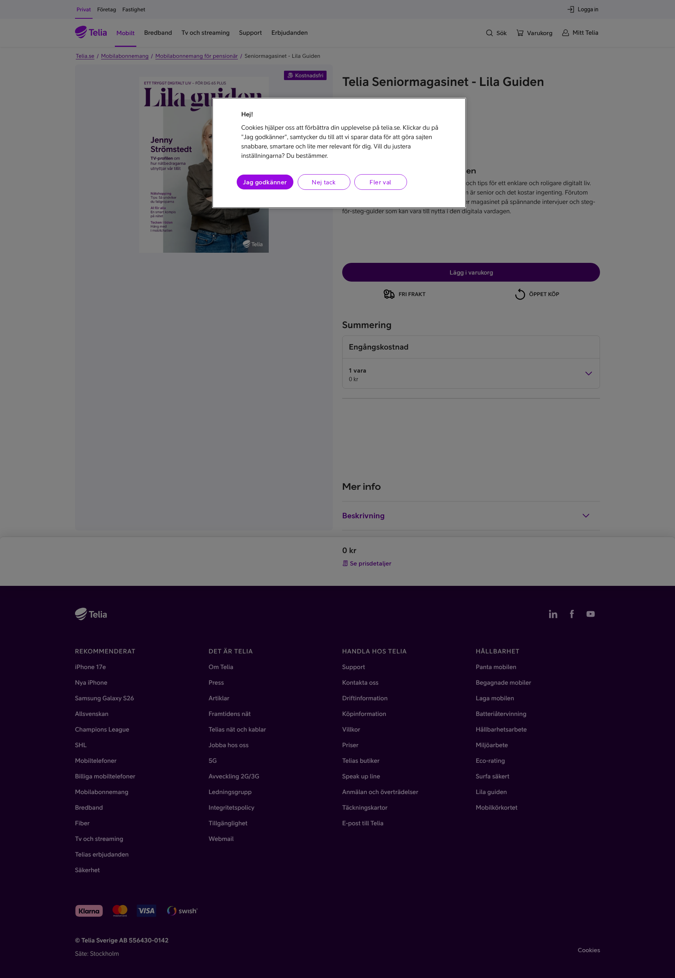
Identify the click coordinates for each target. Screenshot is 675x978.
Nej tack (324, 182)
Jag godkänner (265, 182)
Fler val (380, 182)
